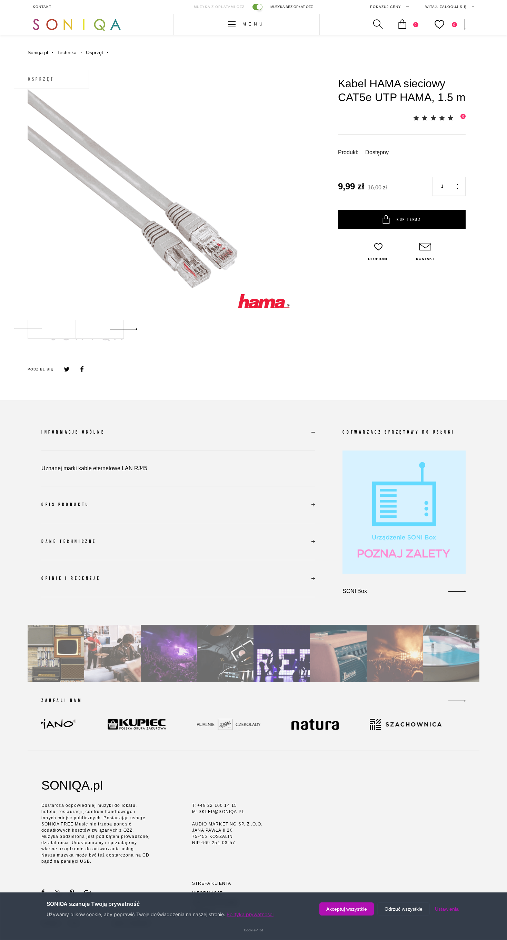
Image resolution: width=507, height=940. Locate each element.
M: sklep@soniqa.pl (218, 811)
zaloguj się (446, 7)
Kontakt (42, 7)
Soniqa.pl (38, 52)
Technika (67, 52)
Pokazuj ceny (385, 7)
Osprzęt (94, 52)
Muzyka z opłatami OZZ (219, 7)
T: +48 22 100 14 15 (214, 805)
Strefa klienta (211, 883)
